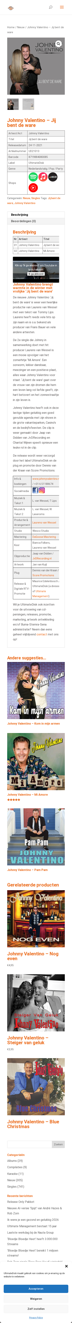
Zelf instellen (36, 1309)
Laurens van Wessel (44, 522)
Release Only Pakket (20, 1202)
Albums (12, 1161)
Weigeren (36, 1298)
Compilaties (15, 1167)
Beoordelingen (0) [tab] (23, 221)
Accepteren (36, 1288)
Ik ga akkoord (36, 274)
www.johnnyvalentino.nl (46, 478)
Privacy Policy (36, 1317)
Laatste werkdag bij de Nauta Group (30, 1232)
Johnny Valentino (24, 203)
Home (11, 27)
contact (42, 634)
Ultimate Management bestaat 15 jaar (32, 1226)
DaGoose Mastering (44, 536)
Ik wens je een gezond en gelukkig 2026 (33, 1220)
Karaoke (12, 1174)
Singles (35, 198)
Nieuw (21, 27)
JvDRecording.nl (42, 558)
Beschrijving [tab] (19, 215)
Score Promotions (43, 575)
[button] (66, 1266)
